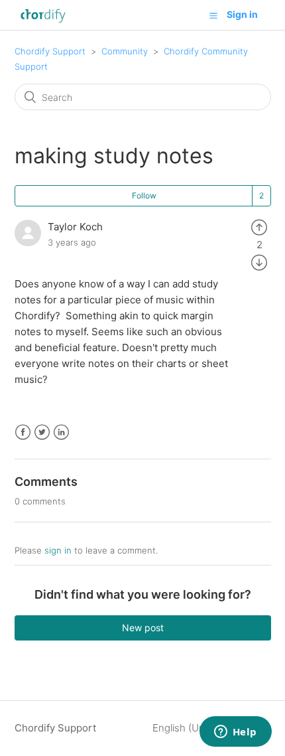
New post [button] (143, 627)
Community (124, 51)
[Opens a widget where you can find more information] (235, 732)
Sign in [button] (242, 14)
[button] (213, 15)
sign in (58, 550)
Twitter (42, 432)
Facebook (23, 432)
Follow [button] (144, 195)
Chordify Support (50, 51)
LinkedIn (61, 432)
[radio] (259, 226)
